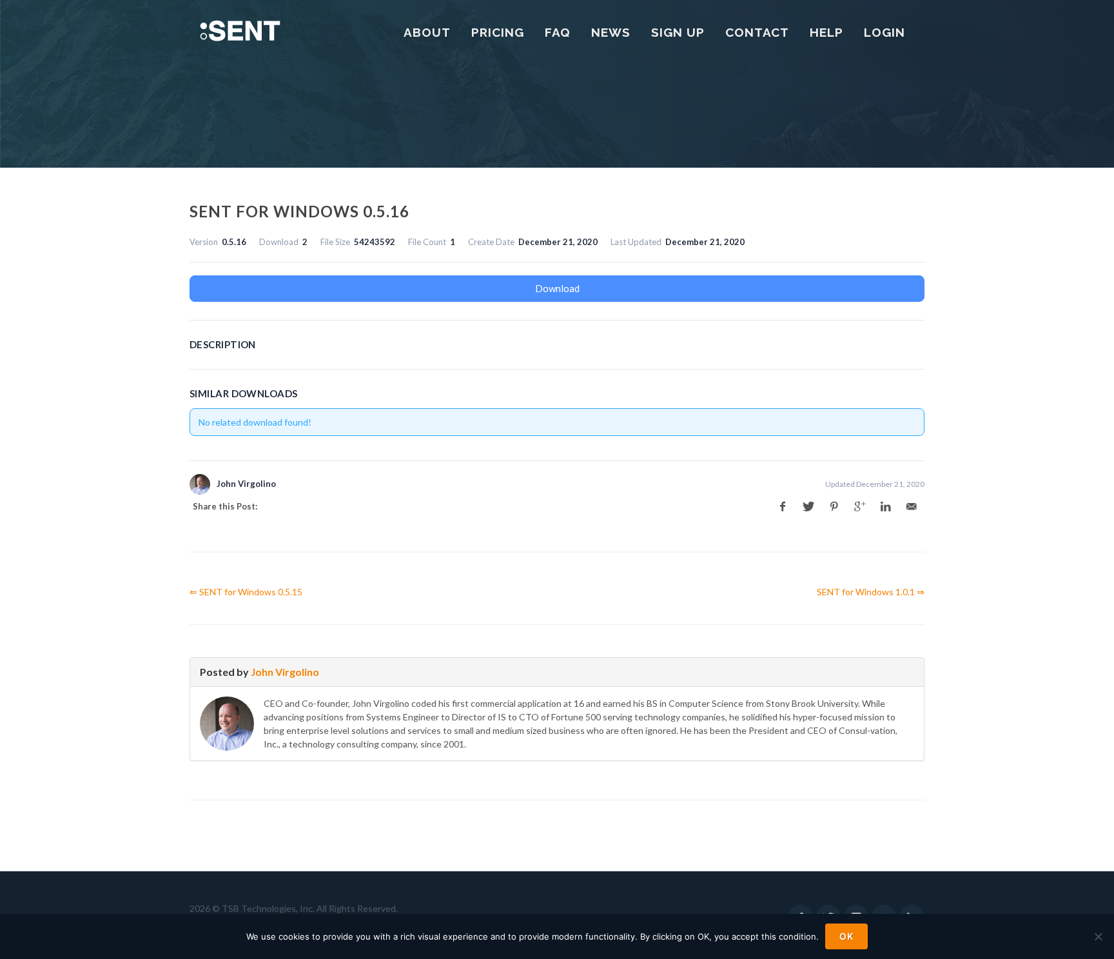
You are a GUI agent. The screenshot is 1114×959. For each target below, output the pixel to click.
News (610, 32)
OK (846, 936)
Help (826, 32)
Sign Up (678, 32)
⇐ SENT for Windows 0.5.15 (246, 591)
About (427, 32)
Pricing (497, 32)
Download (557, 288)
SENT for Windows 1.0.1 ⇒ (870, 591)
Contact (757, 32)
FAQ (558, 32)
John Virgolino (285, 672)
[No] (1097, 936)
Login (884, 32)
